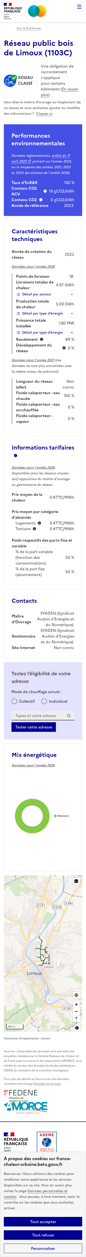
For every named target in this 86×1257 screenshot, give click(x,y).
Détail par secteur (36, 294)
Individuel (58, 701)
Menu (79, 6)
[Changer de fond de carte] (76, 881)
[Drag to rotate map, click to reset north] (76, 1018)
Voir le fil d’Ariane (28, 28)
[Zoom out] (76, 1011)
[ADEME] (46, 1143)
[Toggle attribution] (77, 1028)
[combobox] (43, 715)
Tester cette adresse (33, 727)
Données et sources (47, 1084)
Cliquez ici (44, 113)
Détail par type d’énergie (42, 313)
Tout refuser (43, 1235)
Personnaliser (43, 1248)
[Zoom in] (76, 1004)
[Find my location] (76, 995)
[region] (43, 953)
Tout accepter (43, 1222)
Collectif (27, 701)
